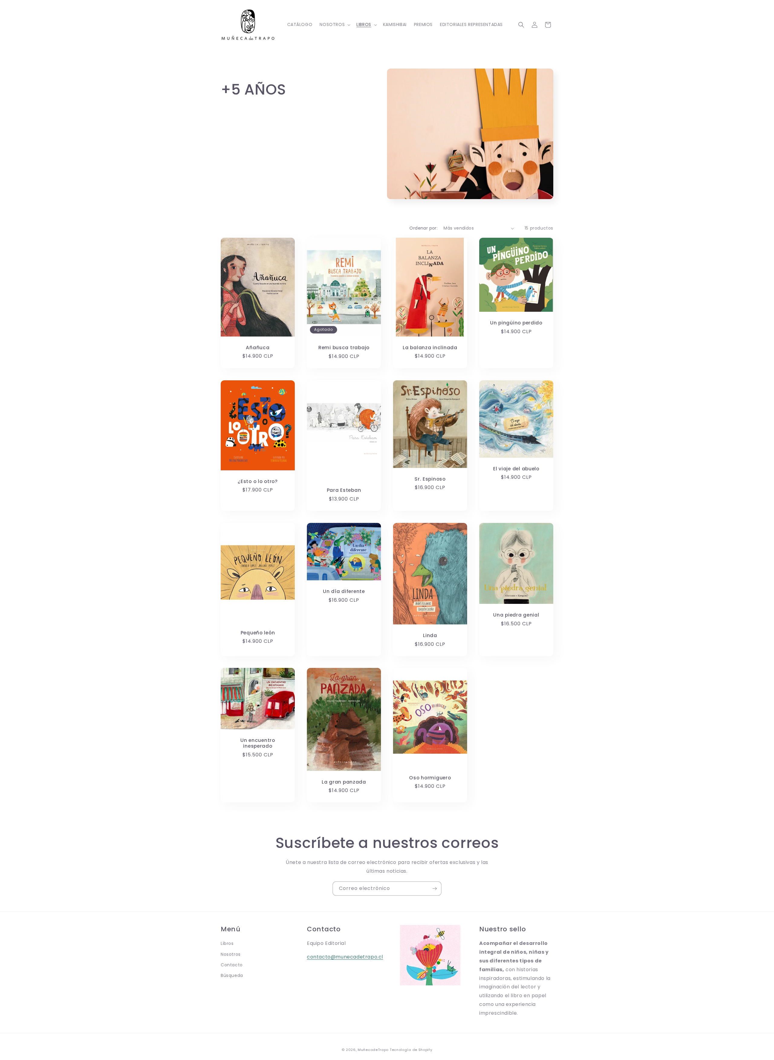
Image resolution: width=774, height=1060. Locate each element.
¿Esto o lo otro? (258, 481)
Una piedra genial (516, 615)
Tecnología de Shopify (411, 1049)
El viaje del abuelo (516, 469)
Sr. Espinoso (430, 479)
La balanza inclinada (430, 347)
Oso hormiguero (430, 778)
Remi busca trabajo (343, 347)
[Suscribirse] (434, 888)
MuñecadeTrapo (373, 1049)
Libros (227, 943)
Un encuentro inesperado (257, 743)
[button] (334, 24)
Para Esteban (344, 490)
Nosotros (231, 954)
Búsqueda (232, 975)
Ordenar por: (423, 228)
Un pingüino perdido (516, 323)
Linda (430, 635)
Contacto (232, 965)
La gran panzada (344, 782)
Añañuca (257, 347)
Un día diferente (344, 591)
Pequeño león (258, 633)
